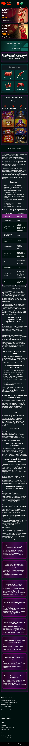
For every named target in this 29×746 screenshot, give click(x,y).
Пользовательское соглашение (8, 700)
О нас (2, 713)
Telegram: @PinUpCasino (7, 737)
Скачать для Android (14, 48)
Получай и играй (7, 37)
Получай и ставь (6, 20)
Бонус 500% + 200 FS (14, 148)
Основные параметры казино (12, 185)
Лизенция (3, 725)
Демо (8, 116)
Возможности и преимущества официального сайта (12, 191)
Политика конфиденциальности (9, 702)
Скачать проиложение (6, 714)
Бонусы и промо (5, 716)
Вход (19, 744)
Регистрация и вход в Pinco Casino (14, 194)
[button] (26, 739)
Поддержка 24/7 (5, 729)
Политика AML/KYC (6, 706)
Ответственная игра (6, 704)
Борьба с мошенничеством (7, 727)
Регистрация (11, 744)
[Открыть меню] (26, 3)
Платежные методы (6, 718)
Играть (8, 114)
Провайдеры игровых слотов (12, 206)
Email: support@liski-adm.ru (8, 736)
